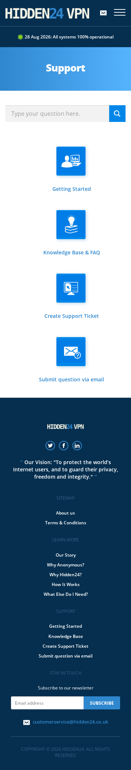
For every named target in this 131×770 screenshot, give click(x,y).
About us (65, 513)
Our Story (66, 555)
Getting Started (65, 626)
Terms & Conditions (65, 523)
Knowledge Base (65, 636)
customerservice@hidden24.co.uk (70, 721)
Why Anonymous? (65, 565)
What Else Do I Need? (66, 594)
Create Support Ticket (65, 646)
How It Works (66, 584)
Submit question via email (65, 656)
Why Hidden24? (65, 575)
